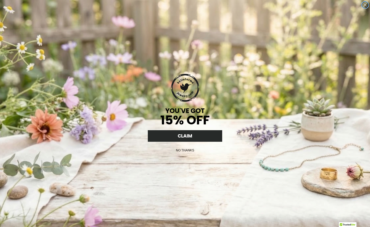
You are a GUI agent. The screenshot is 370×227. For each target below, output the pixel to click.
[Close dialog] (365, 5)
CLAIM (185, 136)
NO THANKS (185, 150)
